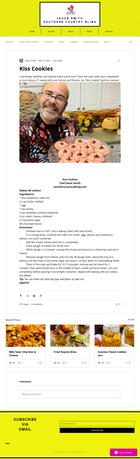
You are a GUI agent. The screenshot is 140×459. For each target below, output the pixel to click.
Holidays (74, 41)
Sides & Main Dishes (29, 41)
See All (131, 319)
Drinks (61, 41)
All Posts (10, 41)
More (106, 41)
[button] (130, 42)
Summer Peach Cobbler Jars (112, 353)
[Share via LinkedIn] (34, 295)
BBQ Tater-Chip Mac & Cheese (22, 353)
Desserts (48, 41)
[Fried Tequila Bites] (70, 336)
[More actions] (119, 60)
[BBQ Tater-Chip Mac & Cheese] (25, 336)
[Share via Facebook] (20, 295)
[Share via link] (41, 295)
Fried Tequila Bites (65, 352)
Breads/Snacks (91, 41)
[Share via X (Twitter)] (27, 295)
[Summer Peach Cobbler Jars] (114, 336)
